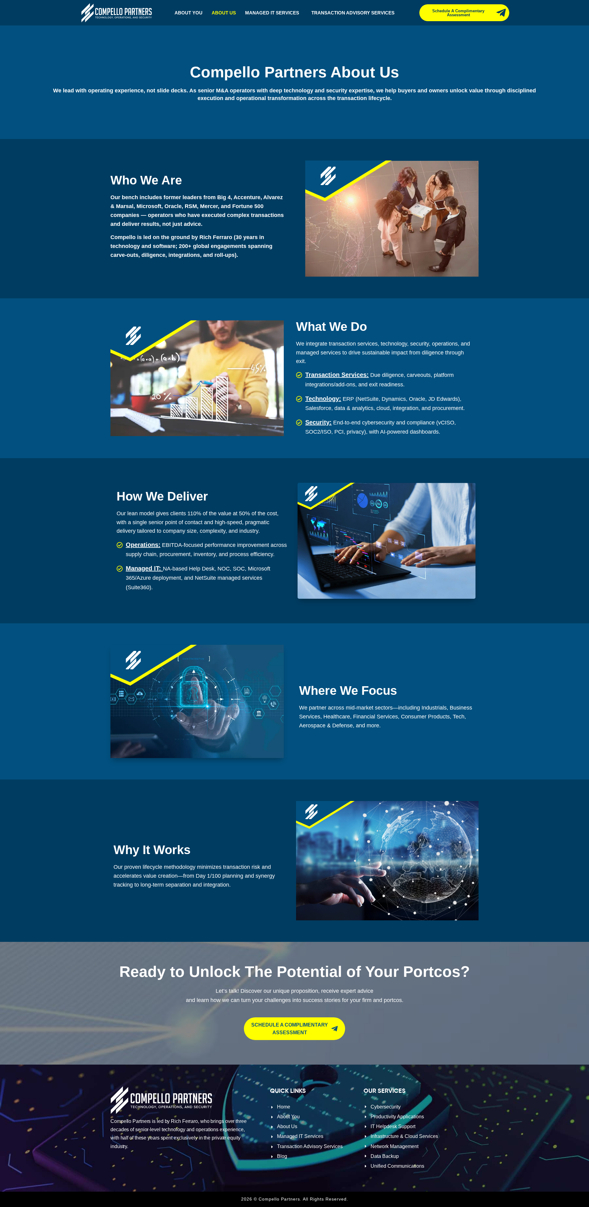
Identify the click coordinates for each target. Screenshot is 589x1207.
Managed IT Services (272, 12)
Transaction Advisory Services (353, 12)
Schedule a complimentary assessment (458, 13)
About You (188, 12)
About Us (224, 12)
